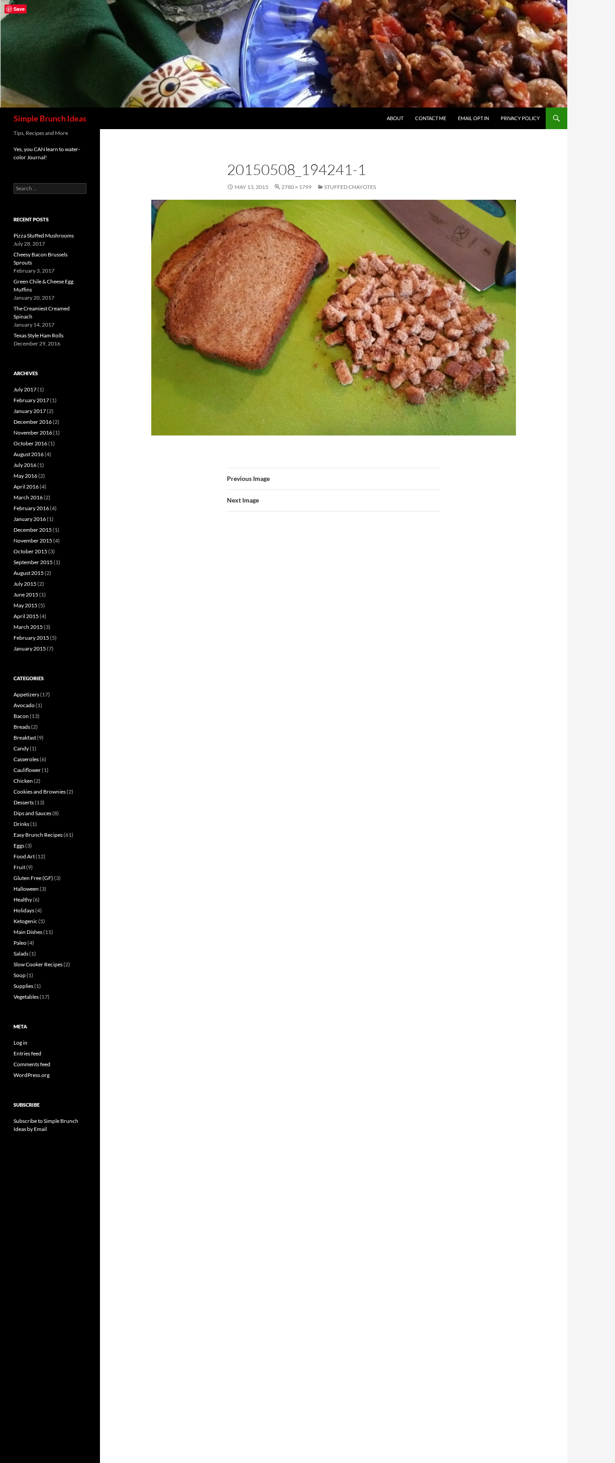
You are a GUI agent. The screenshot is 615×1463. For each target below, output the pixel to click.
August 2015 (29, 573)
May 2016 (25, 475)
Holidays (24, 910)
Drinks (21, 824)
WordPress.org (32, 1075)
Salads (21, 953)
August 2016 (29, 454)
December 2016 (33, 421)
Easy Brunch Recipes (38, 834)
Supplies (23, 986)
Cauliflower (27, 770)
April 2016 (26, 486)
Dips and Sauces (32, 813)
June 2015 (26, 594)
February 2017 (31, 400)
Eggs (19, 845)
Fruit (19, 867)
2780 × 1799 (296, 187)
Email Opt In (473, 118)
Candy (21, 748)
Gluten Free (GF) (33, 878)
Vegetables (26, 996)
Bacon (21, 716)
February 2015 (31, 637)
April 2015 (26, 616)
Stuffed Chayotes (350, 187)
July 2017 (25, 389)
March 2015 (28, 627)
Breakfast (25, 737)
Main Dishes (28, 932)
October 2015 (30, 551)
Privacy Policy (520, 118)
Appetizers (26, 694)
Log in (20, 1042)
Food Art (24, 856)
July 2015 (25, 583)
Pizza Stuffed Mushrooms (44, 235)
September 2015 (33, 562)
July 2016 (25, 465)
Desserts (24, 802)
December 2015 (33, 529)
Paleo (20, 942)
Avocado (24, 705)
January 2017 (30, 411)
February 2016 (31, 508)
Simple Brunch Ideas (50, 118)
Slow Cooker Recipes (38, 964)
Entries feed (27, 1053)
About (395, 118)
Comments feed (32, 1064)
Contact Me (430, 118)
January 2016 (30, 519)
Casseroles (26, 759)
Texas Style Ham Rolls (38, 335)
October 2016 (30, 443)
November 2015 (33, 540)
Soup (20, 975)
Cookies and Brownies (40, 791)
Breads (22, 726)
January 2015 (30, 648)
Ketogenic (25, 921)
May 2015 (25, 605)
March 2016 (28, 497)
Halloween (26, 888)
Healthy (23, 899)
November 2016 (33, 432)
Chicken (23, 780)
